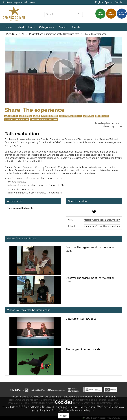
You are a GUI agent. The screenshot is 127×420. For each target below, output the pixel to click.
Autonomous (11, 116)
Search (63, 27)
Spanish (109, 2)
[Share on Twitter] (94, 212)
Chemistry (88, 116)
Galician (119, 2)
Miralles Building (49, 116)
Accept (63, 416)
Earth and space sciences (16, 119)
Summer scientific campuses (44, 119)
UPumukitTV (11, 34)
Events (76, 27)
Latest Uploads (26, 27)
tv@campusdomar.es (24, 2)
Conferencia (25, 116)
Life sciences (102, 116)
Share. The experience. (95, 34)
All (23, 34)
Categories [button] (46, 27)
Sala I (36, 116)
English (99, 2)
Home (8, 27)
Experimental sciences (70, 116)
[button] (94, 201)
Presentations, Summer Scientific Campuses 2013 (54, 34)
